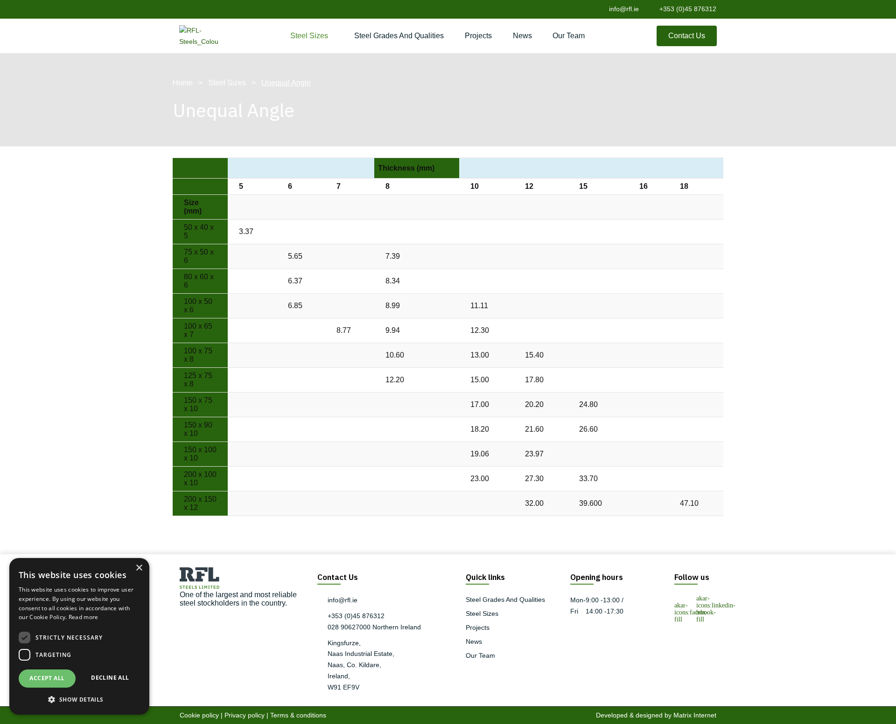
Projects (478, 36)
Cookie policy (199, 715)
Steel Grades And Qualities (399, 36)
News (522, 36)
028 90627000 (349, 627)
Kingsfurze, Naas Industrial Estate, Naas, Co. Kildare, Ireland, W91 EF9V (361, 665)
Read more (83, 617)
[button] (79, 699)
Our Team (569, 36)
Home (183, 83)
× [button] (138, 568)
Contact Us (686, 36)
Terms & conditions (298, 715)
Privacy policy (244, 715)
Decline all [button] (110, 678)
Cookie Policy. (48, 617)
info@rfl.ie (624, 9)
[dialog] (79, 636)
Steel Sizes (309, 36)
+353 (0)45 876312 (687, 9)
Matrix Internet (694, 715)
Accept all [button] (46, 678)
